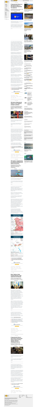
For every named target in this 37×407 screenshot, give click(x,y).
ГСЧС (14, 156)
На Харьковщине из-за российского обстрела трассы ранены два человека (28, 71)
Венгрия (12, 331)
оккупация (15, 269)
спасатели (17, 156)
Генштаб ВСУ (14, 392)
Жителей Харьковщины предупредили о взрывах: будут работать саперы (27, 68)
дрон (11, 97)
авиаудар (17, 96)
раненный (12, 156)
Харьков (17, 95)
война (17, 329)
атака (15, 268)
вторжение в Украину (13, 330)
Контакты (6, 17)
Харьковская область (13, 96)
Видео (25, 153)
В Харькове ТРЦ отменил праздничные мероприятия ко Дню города (28, 66)
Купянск (15, 267)
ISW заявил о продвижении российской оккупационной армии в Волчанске (17, 147)
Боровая (12, 155)
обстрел (14, 155)
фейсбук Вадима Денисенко (17, 317)
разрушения (17, 155)
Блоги (6, 12)
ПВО (15, 97)
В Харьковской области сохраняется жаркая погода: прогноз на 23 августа (28, 83)
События (6, 6)
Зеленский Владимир (13, 332)
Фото (5, 13)
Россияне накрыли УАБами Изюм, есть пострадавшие (28, 75)
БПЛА (13, 97)
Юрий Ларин (15, 11)
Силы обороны (19, 268)
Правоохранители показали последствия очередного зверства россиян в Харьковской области (16, 88)
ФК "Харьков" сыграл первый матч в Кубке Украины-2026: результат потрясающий (28, 86)
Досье (6, 15)
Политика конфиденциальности (29, 397)
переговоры (18, 330)
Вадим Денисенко (16, 280)
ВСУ (16, 268)
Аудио (6, 14)
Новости (13, 2)
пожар (20, 155)
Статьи (6, 8)
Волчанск (12, 267)
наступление (12, 268)
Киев (14, 331)
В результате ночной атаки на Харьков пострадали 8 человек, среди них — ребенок (28, 79)
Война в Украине (15, 0)
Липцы (17, 267)
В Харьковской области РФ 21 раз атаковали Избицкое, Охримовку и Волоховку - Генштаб (28, 77)
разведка (20, 96)
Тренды (12, 0)
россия (20, 330)
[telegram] (22, 110)
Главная (6, 4)
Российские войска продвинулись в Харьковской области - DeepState (28, 88)
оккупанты (12, 269)
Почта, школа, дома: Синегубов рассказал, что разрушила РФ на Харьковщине (28, 73)
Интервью (6, 9)
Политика (25, 119)
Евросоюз (16, 331)
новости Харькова (13, 95)
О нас (5, 16)
